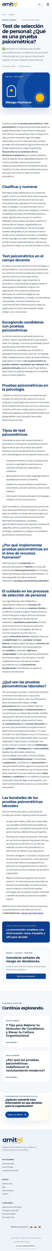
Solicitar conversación (26, 976)
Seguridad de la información (12, 1207)
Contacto (5, 1194)
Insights (11, 14)
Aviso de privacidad (8, 1214)
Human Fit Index (7, 1167)
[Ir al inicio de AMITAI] (9, 4)
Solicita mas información (32, 913)
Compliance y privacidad (10, 1210)
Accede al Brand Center (22, 1242)
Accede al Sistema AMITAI (26, 1246)
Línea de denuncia (8, 1217)
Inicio (4, 14)
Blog (3, 1187)
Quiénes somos (7, 1184)
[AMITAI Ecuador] (35, 1227)
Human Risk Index (8, 1164)
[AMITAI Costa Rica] (39, 1227)
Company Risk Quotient (10, 1170)
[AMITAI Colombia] (31, 1227)
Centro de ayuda (7, 1190)
